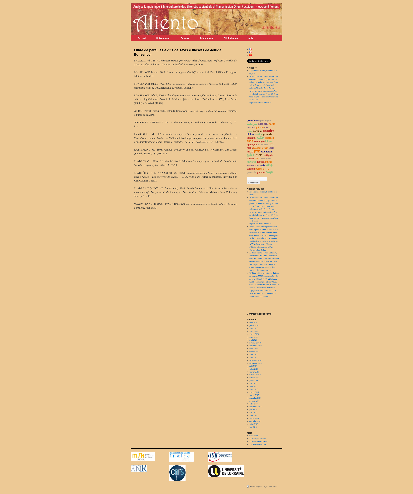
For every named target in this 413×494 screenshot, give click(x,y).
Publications (206, 38)
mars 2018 (253, 354)
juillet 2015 (253, 380)
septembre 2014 (255, 406)
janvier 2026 (254, 325)
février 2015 (254, 392)
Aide (250, 38)
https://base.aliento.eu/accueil (260, 102)
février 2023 (254, 334)
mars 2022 (253, 337)
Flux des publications (257, 438)
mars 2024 (253, 331)
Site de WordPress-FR (258, 444)
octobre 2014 (254, 403)
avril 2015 (253, 386)
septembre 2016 (255, 363)
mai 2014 (253, 412)
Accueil (142, 38)
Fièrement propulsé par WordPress (263, 486)
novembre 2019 (255, 342)
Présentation (163, 38)
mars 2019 (253, 348)
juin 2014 (253, 409)
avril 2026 (253, 322)
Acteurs (185, 38)
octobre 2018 (254, 351)
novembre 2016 (255, 360)
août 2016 (253, 366)
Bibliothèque (231, 38)
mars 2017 (253, 357)
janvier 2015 (254, 395)
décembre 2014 (255, 398)
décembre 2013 (255, 421)
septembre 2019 (255, 345)
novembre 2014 (255, 400)
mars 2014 (253, 415)
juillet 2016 (253, 369)
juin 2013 (253, 427)
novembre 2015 (255, 374)
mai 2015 (253, 383)
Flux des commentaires (258, 441)
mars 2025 (253, 328)
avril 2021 (253, 339)
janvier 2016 (254, 371)
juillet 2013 (253, 424)
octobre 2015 (254, 377)
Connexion (253, 435)
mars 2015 (253, 389)
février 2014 (254, 418)
